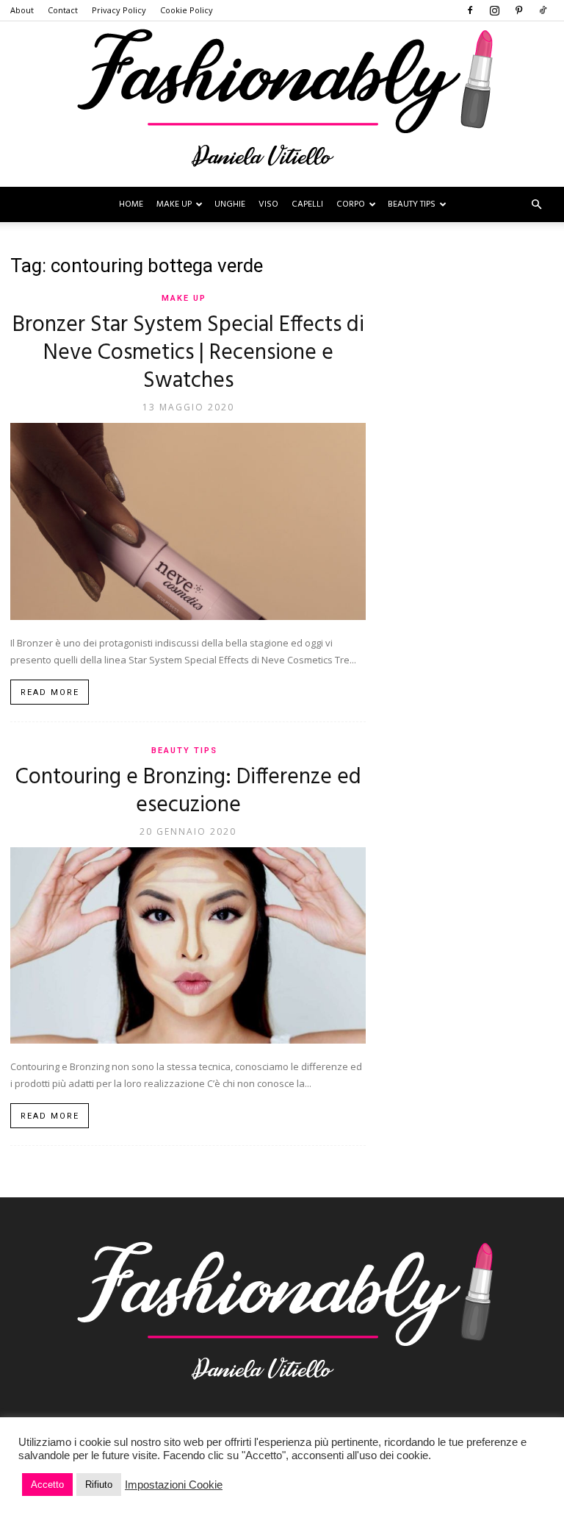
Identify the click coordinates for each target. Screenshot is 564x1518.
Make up (174, 204)
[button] (536, 205)
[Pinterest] (518, 10)
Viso (268, 204)
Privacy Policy (119, 9)
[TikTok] (543, 10)
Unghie (229, 204)
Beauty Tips (411, 204)
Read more (50, 692)
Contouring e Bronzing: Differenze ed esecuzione (188, 791)
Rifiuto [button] (98, 1484)
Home (131, 204)
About (22, 9)
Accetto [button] (47, 1484)
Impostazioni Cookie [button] (174, 1485)
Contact (63, 9)
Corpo (350, 204)
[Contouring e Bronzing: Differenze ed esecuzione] (188, 945)
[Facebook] (470, 10)
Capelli (307, 204)
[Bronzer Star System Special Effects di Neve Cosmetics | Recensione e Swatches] (188, 521)
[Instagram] (494, 10)
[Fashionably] (282, 104)
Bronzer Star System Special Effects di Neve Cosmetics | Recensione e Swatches (188, 353)
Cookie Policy (186, 9)
